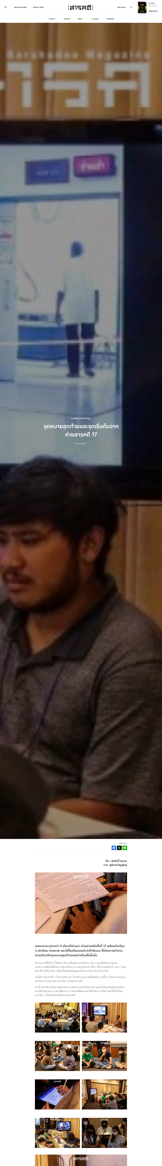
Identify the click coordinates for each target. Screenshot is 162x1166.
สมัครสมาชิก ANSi (20, 7)
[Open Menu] (5, 7)
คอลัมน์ (75, 418)
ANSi (80, 19)
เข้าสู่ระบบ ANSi (38, 7)
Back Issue (121, 7)
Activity (67, 19)
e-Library (95, 19)
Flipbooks (110, 19)
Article (51, 19)
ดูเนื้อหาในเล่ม (153, 11)
